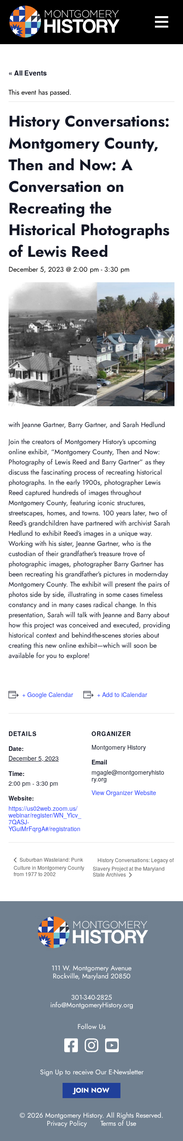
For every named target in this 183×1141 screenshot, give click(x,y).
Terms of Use (118, 1123)
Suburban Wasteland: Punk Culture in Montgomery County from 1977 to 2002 (49, 867)
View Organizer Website (124, 792)
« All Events (28, 73)
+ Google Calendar (47, 694)
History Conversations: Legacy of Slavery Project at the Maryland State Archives (133, 867)
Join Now (91, 1090)
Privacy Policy (67, 1123)
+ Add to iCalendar (122, 694)
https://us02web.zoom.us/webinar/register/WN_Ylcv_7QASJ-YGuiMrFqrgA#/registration (45, 818)
